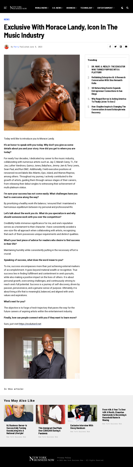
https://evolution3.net (30, 323)
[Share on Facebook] (110, 46)
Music (74, 18)
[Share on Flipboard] (120, 46)
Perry (16, 47)
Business (70, 8)
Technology (86, 8)
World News (41, 8)
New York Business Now (16, 437)
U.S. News (56, 8)
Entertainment (105, 8)
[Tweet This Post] (115, 46)
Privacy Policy (64, 458)
